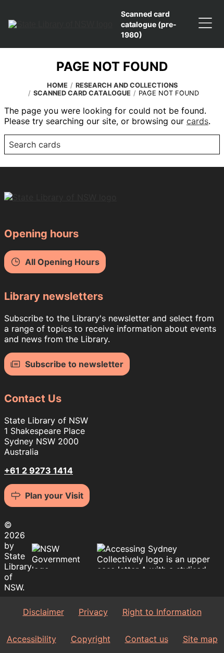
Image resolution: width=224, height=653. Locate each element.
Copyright (90, 639)
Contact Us (32, 398)
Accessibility (31, 639)
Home (57, 85)
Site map (200, 639)
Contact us (146, 639)
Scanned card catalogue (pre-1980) (149, 24)
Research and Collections (127, 85)
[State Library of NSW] (60, 24)
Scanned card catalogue (82, 93)
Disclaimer (43, 612)
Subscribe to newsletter (74, 364)
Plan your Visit (54, 495)
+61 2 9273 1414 (38, 470)
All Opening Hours (62, 262)
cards (197, 121)
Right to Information (162, 612)
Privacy (93, 612)
